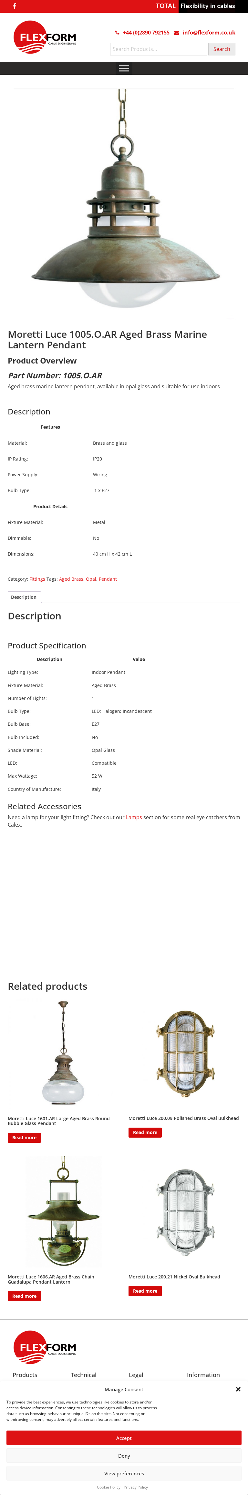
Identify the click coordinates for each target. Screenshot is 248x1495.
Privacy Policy (136, 1487)
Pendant (108, 579)
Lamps (134, 817)
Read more (24, 1137)
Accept (124, 1438)
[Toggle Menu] (124, 68)
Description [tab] (23, 597)
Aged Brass (71, 579)
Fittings (37, 579)
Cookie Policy (108, 1487)
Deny (124, 1455)
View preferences (124, 1473)
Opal (91, 579)
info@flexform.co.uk (209, 32)
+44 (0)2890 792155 (146, 32)
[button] (238, 1389)
